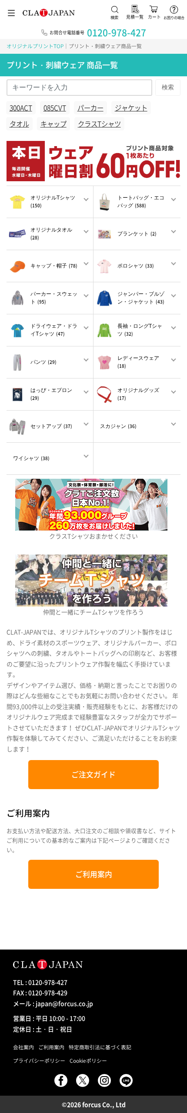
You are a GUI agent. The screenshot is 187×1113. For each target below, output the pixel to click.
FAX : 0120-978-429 (40, 992)
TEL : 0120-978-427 (40, 982)
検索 (168, 87)
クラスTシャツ (99, 124)
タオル (19, 124)
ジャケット (131, 108)
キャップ (53, 124)
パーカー (90, 108)
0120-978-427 (116, 32)
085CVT (54, 108)
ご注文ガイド (93, 774)
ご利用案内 (93, 874)
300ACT (21, 108)
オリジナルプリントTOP (35, 46)
